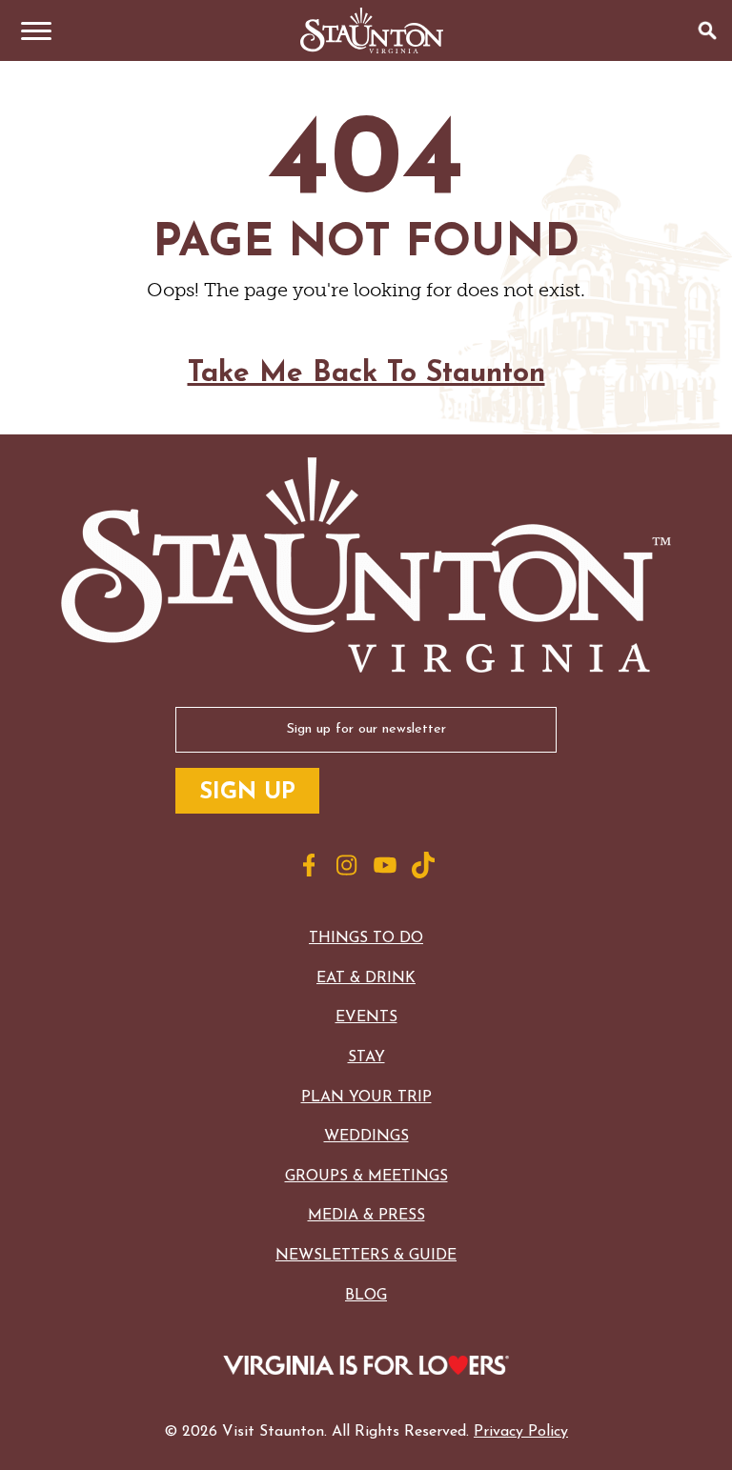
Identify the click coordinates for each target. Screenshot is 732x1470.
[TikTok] (423, 865)
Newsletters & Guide (366, 1255)
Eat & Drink (366, 978)
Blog (366, 1295)
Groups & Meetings (366, 1176)
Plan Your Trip (366, 1097)
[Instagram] (347, 865)
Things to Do (366, 938)
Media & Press (366, 1215)
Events (366, 1017)
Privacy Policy (521, 1432)
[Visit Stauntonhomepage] (366, 566)
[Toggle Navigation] (30, 30)
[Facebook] (309, 865)
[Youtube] (385, 865)
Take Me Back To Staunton (366, 374)
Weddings (366, 1136)
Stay (366, 1057)
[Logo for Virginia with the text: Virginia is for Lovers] (365, 1367)
